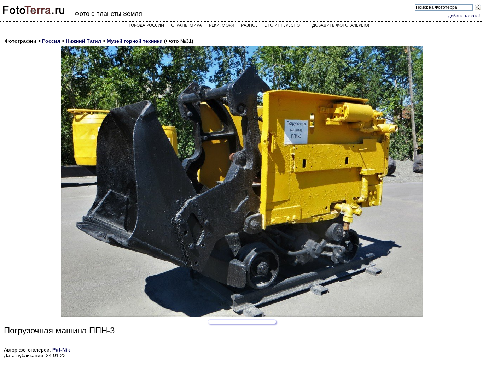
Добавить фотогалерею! (340, 25)
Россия (51, 41)
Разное (249, 25)
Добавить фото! (464, 15)
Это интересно (282, 25)
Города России (146, 25)
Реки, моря (221, 25)
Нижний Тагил (83, 41)
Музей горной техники (135, 41)
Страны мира (186, 25)
